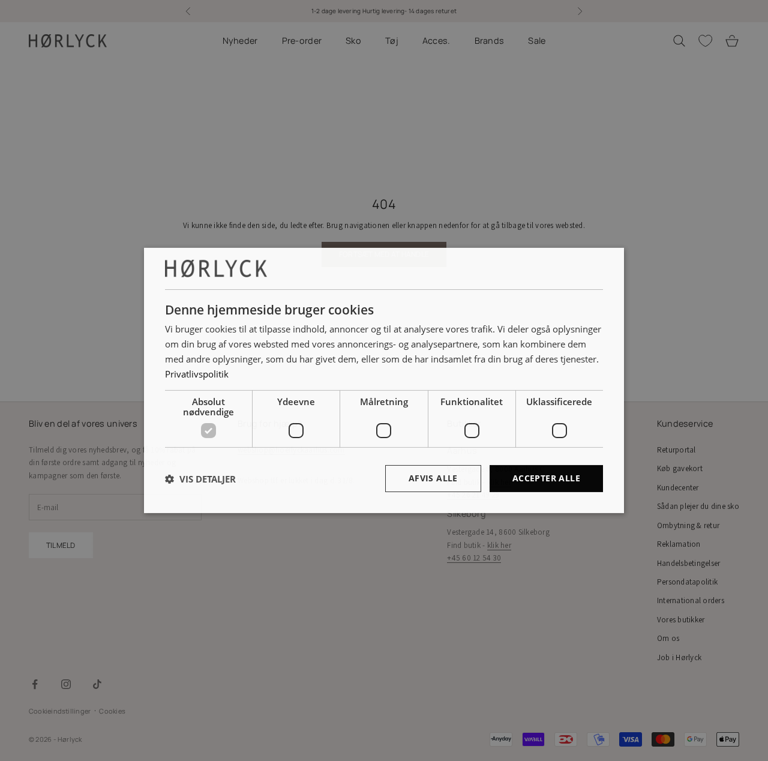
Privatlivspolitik (197, 374)
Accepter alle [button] (546, 478)
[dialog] (384, 380)
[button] (200, 479)
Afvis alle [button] (433, 478)
